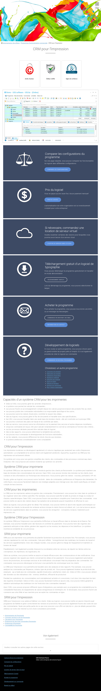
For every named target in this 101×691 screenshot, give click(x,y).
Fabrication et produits (54, 373)
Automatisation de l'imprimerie (14, 615)
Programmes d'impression (13, 623)
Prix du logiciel (52, 199)
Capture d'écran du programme (13, 658)
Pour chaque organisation (54, 387)
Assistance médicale (53, 377)
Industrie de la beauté (53, 379)
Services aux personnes (54, 385)
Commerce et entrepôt (54, 371)
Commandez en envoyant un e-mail (59, 317)
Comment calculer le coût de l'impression (17, 617)
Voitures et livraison (53, 383)
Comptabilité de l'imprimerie (13, 625)
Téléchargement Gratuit (55, 279)
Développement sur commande (13, 681)
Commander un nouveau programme (59, 360)
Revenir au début (9, 685)
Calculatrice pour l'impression (14, 619)
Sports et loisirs (51, 381)
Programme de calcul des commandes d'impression (20, 621)
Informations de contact (56, 324)
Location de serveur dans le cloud (59, 243)
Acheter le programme (11, 677)
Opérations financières (54, 375)
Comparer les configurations (57, 169)
